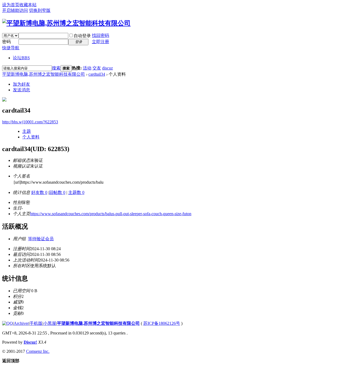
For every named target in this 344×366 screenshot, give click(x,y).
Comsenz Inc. (37, 351)
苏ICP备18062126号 (161, 323)
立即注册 (100, 41)
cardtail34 (96, 74)
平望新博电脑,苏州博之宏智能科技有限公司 (43, 74)
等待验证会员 (41, 238)
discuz (107, 68)
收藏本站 (28, 4)
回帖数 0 (57, 192)
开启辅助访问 (15, 10)
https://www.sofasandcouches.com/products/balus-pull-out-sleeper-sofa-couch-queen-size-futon (110, 213)
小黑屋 (49, 323)
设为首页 (10, 4)
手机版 (36, 323)
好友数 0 (39, 192)
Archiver (21, 323)
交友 (96, 68)
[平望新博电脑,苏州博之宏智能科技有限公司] (66, 23)
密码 (6, 41)
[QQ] (7, 323)
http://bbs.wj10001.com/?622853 (30, 122)
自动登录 (82, 35)
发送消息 (21, 90)
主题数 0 (76, 192)
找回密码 (100, 35)
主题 (26, 131)
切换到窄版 (40, 10)
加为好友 (21, 84)
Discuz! (30, 342)
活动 (87, 68)
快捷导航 (10, 48)
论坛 (21, 57)
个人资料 (31, 137)
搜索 (56, 68)
